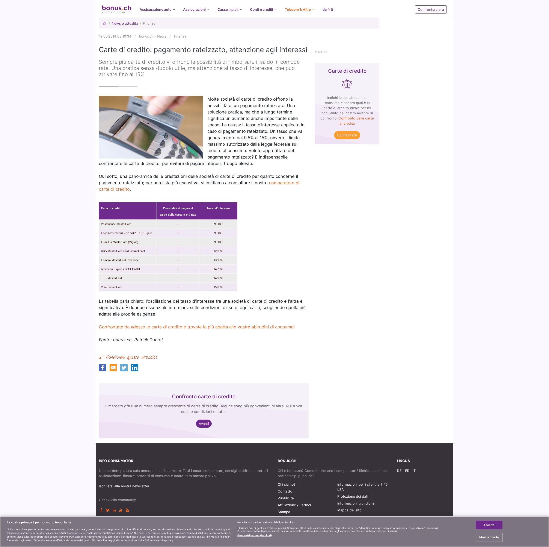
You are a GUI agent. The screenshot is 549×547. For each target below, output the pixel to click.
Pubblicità (286, 498)
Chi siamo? (287, 484)
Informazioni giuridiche (355, 503)
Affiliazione (287, 505)
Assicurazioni (194, 9)
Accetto (489, 525)
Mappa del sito (349, 510)
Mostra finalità (489, 537)
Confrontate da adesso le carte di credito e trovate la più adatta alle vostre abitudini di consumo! (197, 326)
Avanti (204, 424)
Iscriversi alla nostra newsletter (124, 486)
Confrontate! (347, 135)
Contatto (285, 491)
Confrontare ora (431, 9)
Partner (305, 505)
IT (414, 470)
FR (407, 470)
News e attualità (125, 23)
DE (399, 470)
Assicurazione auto (156, 9)
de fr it (328, 9)
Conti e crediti (261, 9)
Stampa (284, 512)
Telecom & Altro (298, 9)
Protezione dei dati (352, 496)
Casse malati (227, 9)
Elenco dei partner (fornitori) (254, 535)
